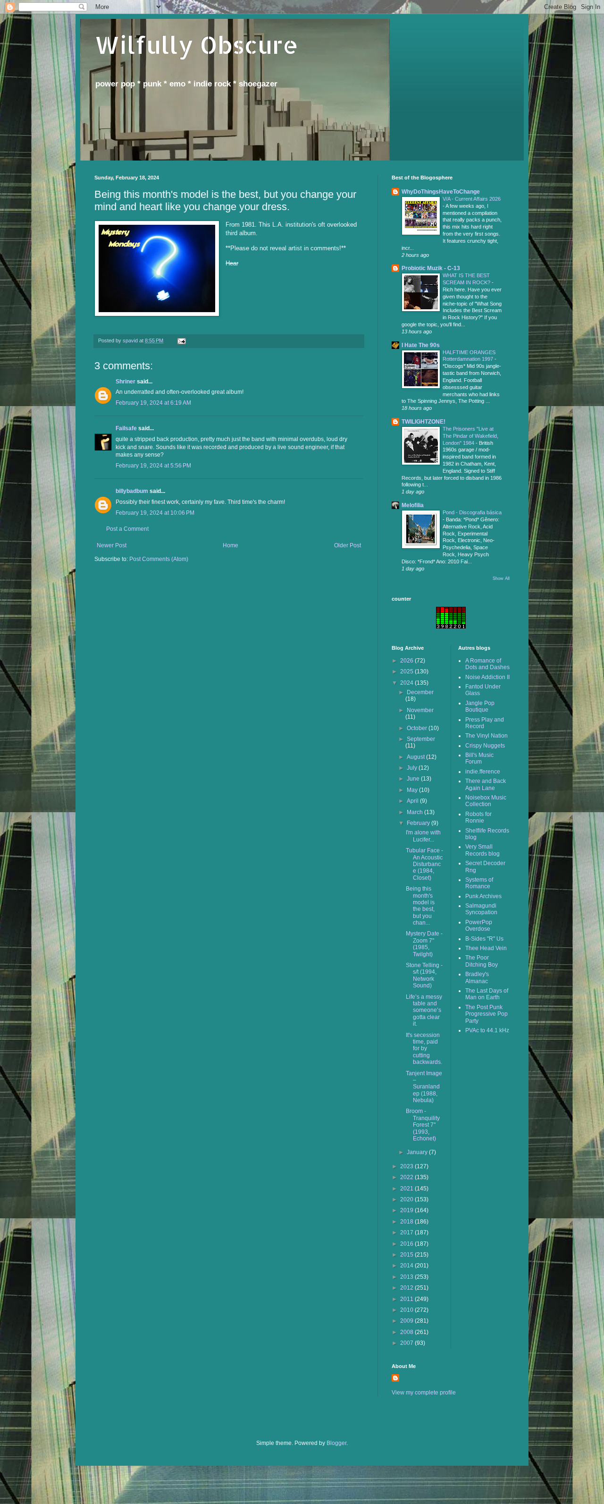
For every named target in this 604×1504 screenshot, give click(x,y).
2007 (407, 1343)
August (416, 757)
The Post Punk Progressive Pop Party (486, 1014)
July (413, 768)
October (417, 728)
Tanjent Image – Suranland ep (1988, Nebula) (424, 1087)
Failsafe (126, 428)
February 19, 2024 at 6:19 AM (153, 402)
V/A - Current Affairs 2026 (472, 199)
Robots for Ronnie (478, 817)
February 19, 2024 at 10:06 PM (155, 513)
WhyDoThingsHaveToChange (441, 191)
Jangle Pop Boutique (480, 706)
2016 (407, 1244)
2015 (407, 1254)
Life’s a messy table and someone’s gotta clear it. (424, 1011)
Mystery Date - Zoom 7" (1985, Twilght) (424, 943)
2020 (407, 1199)
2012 (407, 1287)
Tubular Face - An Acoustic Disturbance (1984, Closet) (424, 864)
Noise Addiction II (487, 677)
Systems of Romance (479, 883)
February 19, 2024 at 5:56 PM (153, 465)
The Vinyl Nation (486, 735)
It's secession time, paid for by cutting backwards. (424, 1049)
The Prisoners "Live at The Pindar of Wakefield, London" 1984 (470, 436)
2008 (407, 1332)
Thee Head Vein (486, 948)
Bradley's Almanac (477, 977)
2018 (407, 1221)
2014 (407, 1265)
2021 (407, 1188)
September (421, 739)
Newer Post (111, 545)
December (420, 692)
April (413, 801)
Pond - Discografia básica (472, 512)
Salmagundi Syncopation (481, 909)
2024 (407, 683)
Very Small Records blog (482, 850)
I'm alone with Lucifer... (423, 835)
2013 (407, 1277)
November (420, 710)
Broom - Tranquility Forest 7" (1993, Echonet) (423, 1125)
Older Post (347, 545)
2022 (407, 1177)
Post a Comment (127, 529)
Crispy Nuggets (485, 745)
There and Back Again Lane (485, 784)
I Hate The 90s (421, 345)
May (413, 790)
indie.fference (482, 771)
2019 (407, 1210)
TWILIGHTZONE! (423, 421)
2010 (407, 1310)
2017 (407, 1232)
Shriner (125, 381)
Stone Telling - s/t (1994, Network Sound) (424, 975)
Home (230, 545)
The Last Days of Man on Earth (486, 994)
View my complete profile (424, 1392)
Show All (501, 578)
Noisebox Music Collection (485, 800)
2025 (407, 671)
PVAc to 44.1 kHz (487, 1030)
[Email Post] (181, 340)
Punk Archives (483, 896)
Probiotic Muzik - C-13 (431, 268)
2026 (407, 660)
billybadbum (132, 491)
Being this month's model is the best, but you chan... (420, 905)
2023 (407, 1166)
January (418, 1152)
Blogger (336, 1443)
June (414, 778)
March (415, 812)
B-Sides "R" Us (484, 938)
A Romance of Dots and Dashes (487, 664)
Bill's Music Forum (479, 758)
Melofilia (413, 505)
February (419, 823)
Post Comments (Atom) (158, 559)
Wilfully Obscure (196, 44)
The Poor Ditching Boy (481, 961)
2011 (407, 1299)
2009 (407, 1320)
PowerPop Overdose (478, 925)
